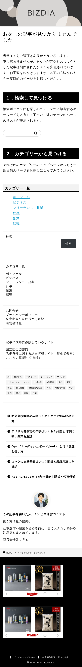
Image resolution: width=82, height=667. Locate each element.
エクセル (18, 377)
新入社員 (20, 388)
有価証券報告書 (35, 388)
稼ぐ (18, 393)
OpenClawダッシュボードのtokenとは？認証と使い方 (43, 449)
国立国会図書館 (17, 349)
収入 (69, 382)
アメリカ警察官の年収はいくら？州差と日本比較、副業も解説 (43, 434)
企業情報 (50, 382)
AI (9, 377)
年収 (10, 388)
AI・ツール (21, 197)
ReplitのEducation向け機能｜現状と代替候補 (43, 476)
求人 (71, 388)
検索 (9, 236)
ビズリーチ (31, 377)
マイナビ (61, 377)
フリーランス (47, 377)
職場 (26, 393)
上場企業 (38, 382)
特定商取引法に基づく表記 (25, 319)
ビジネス (19, 202)
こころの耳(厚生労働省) (23, 357)
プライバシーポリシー (22, 314)
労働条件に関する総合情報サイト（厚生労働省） (41, 353)
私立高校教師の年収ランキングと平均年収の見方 (43, 419)
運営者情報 (14, 323)
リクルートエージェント (18, 382)
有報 (49, 388)
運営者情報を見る (15, 539)
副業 (16, 218)
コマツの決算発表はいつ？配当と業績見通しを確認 (43, 464)
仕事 (16, 213)
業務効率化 (60, 388)
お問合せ (12, 310)
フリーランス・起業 (28, 207)
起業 (35, 393)
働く (60, 382)
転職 (16, 223)
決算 (10, 393)
